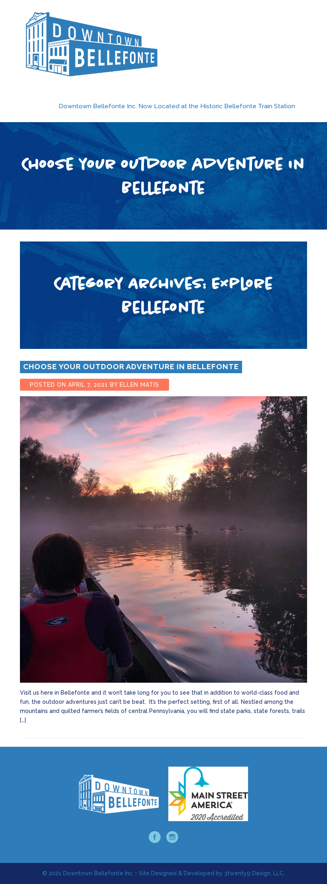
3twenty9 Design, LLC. (254, 873)
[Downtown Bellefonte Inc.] (92, 44)
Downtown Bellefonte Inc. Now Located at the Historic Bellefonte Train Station (177, 106)
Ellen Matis (139, 385)
